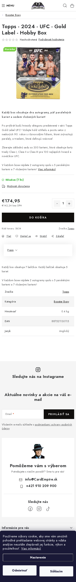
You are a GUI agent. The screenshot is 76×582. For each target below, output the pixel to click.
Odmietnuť (19, 570)
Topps (71, 228)
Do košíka (38, 217)
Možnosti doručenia (18, 186)
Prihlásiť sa (59, 414)
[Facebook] (30, 509)
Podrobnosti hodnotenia (51, 39)
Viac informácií (31, 548)
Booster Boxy (61, 301)
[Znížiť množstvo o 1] (57, 203)
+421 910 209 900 (41, 485)
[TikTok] (48, 509)
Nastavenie (38, 557)
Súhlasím (56, 571)
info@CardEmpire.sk (41, 479)
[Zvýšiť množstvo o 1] (69, 203)
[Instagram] (39, 509)
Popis (10, 250)
